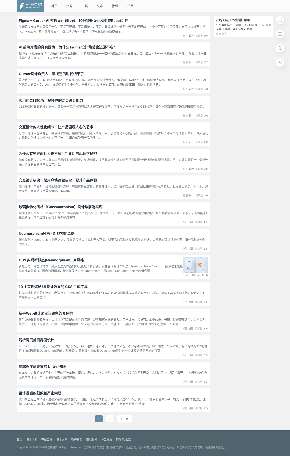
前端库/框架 (123, 439)
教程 (115, 6)
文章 (100, 6)
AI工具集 (106, 439)
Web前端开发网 (48, 447)
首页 (54, 6)
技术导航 (31, 439)
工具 (84, 6)
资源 (69, 6)
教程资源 (76, 439)
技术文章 (61, 439)
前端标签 (91, 439)
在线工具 (46, 439)
